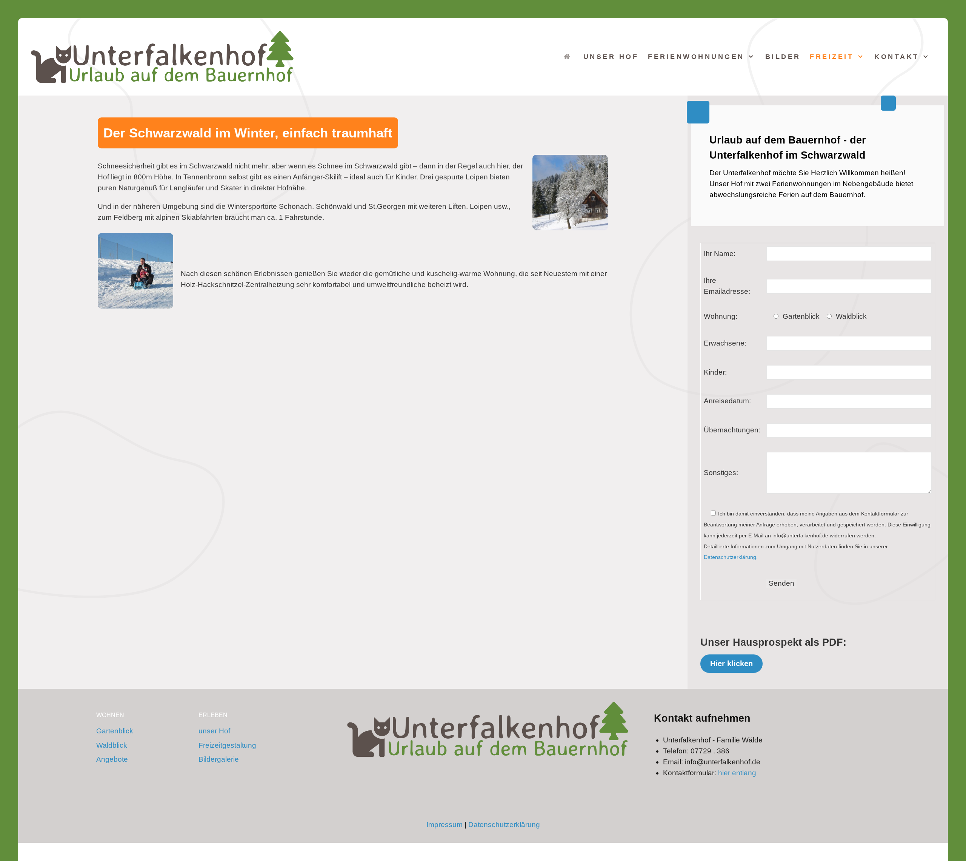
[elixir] (487, 729)
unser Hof (214, 731)
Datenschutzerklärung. (731, 557)
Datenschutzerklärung (504, 825)
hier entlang (737, 773)
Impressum (444, 825)
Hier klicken (731, 663)
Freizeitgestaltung (227, 745)
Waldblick (111, 745)
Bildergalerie (218, 759)
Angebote (112, 759)
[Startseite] (569, 56)
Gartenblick (114, 731)
